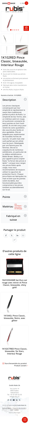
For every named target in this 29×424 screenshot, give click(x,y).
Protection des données (19, 408)
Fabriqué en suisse (13, 217)
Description (9, 99)
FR (23, 3)
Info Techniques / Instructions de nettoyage (18, 206)
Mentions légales (6, 408)
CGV (12, 410)
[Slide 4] (18, 29)
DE (21, 3)
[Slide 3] (16, 29)
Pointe (6, 197)
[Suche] (26, 3)
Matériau (8, 206)
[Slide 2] (14, 29)
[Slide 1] (11, 30)
